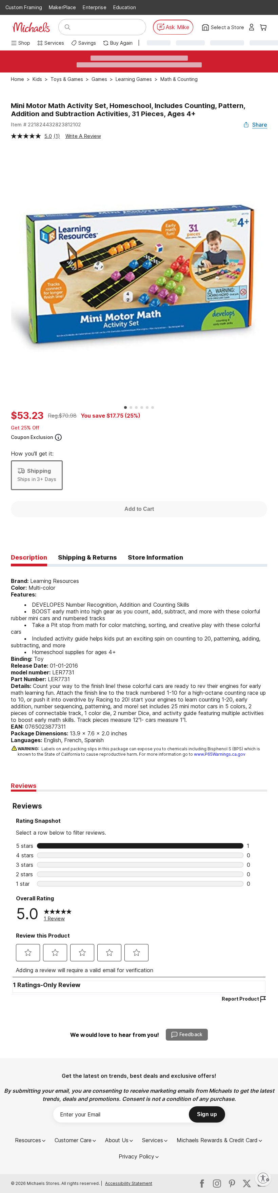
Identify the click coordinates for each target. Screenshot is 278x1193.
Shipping (39, 470)
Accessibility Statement (128, 1183)
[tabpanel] (139, 662)
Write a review (83, 136)
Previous (5, 275)
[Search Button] (67, 27)
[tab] (29, 558)
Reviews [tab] (23, 785)
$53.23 (27, 415)
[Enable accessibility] (263, 1178)
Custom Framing (23, 7)
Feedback (190, 1034)
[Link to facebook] (202, 1183)
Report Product (240, 999)
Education (124, 7)
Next (272, 275)
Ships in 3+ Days (36, 479)
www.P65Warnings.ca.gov (219, 754)
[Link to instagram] (217, 1183)
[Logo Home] (31, 27)
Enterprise (94, 7)
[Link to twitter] (246, 1183)
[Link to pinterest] (231, 1183)
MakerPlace (62, 7)
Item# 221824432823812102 (46, 124)
